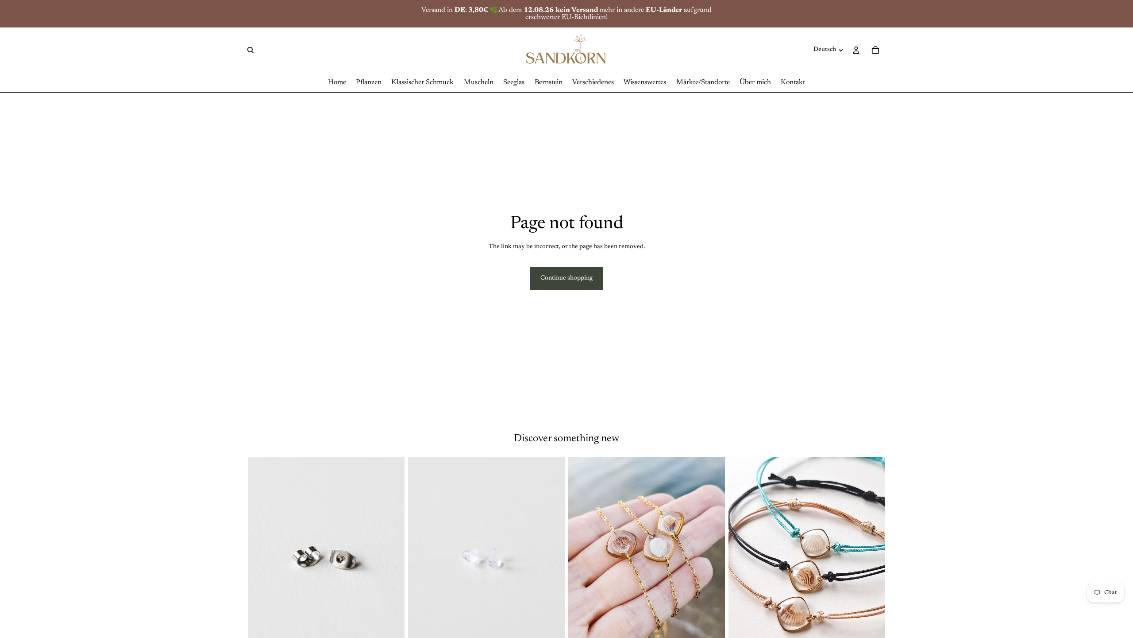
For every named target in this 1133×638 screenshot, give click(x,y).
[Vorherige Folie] (261, 555)
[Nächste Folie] (391, 555)
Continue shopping (566, 278)
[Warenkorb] (875, 50)
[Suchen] (250, 50)
